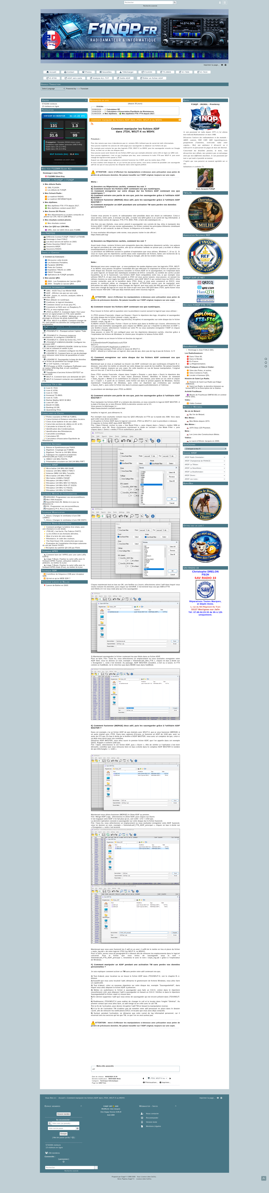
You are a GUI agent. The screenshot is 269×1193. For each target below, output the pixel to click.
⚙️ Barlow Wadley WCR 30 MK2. (57, 400)
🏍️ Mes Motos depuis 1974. (198, 421)
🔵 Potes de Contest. (54, 267)
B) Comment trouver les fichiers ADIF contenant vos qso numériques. (125, 189)
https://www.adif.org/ (99, 235)
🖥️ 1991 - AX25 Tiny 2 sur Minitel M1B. (60, 291)
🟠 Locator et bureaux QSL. (198, 375)
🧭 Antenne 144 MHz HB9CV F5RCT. (59, 471)
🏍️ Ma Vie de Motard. (196, 414)
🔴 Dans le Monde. (195, 359)
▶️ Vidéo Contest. (194, 403)
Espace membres (63, 1106)
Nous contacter (152, 1114)
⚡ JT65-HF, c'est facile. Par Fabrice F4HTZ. (62, 531)
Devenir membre (63, 1114)
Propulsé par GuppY (119, 1177)
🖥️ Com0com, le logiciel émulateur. (58, 302)
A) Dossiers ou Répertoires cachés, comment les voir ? (118, 187)
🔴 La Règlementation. (196, 364)
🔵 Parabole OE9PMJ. (54, 265)
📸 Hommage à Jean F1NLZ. (56, 239)
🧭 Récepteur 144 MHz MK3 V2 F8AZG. (60, 483)
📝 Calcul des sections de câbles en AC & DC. (63, 424)
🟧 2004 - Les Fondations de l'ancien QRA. (63, 281)
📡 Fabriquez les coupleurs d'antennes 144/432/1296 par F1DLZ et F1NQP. (59, 456)
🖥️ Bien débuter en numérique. (57, 300)
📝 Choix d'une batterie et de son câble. (60, 422)
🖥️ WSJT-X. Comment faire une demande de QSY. (65, 377)
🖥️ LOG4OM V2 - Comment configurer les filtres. (64, 351)
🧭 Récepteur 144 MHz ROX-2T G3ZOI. (60, 485)
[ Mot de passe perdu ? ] (63, 1137)
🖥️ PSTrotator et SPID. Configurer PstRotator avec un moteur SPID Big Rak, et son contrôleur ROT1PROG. (64, 368)
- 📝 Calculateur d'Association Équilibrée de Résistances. (128, 111)
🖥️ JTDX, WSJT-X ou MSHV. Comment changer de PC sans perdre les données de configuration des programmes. (64, 322)
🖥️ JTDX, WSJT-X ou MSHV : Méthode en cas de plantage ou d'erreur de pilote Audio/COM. (64, 317)
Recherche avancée (150, 6)
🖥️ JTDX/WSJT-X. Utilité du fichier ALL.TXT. (62, 340)
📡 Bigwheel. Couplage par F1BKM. (59, 450)
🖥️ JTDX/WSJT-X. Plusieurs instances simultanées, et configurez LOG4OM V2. (59, 336)
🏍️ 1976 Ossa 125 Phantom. (199, 428)
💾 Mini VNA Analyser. (53, 500)
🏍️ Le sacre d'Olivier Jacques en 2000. (203, 441)
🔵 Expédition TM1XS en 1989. (58, 270)
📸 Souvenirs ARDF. (52, 246)
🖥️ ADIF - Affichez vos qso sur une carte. (61, 293)
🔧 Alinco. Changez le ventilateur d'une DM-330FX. (65, 520)
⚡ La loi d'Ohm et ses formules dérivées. (61, 534)
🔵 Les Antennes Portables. (56, 262)
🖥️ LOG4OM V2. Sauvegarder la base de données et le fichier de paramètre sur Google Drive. (64, 360)
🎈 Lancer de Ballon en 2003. (56, 585)
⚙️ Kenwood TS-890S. (53, 395)
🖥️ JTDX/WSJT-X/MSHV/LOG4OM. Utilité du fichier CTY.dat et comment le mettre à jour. (65, 347)
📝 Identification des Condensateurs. (59, 429)
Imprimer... (166, 1082)
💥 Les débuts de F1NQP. (56, 190)
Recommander (152, 1118)
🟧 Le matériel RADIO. (54, 197)
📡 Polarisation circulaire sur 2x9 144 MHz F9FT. (64, 461)
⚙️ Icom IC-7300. (51, 393)
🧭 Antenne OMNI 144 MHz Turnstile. (59, 473)
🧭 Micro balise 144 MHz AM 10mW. (59, 468)
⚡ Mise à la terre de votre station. (58, 536)
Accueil (61, 1098)
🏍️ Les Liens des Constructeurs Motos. (203, 434)
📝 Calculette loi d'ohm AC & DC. (58, 426)
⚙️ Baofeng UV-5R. (52, 407)
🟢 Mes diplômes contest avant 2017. (60, 208)
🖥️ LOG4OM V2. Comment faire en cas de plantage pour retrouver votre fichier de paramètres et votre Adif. (65, 355)
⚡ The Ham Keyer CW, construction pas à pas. (64, 541)
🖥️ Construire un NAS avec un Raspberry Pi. (62, 307)
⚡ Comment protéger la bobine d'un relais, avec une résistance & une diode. (64, 528)
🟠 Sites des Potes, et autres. (199, 370)
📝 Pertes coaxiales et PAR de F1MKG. (60, 417)
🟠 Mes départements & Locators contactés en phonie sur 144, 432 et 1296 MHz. (64, 216)
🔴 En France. (193, 361)
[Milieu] (266, 363)
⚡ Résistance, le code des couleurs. (59, 539)
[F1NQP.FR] (134, 36)
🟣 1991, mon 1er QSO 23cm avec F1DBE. (63, 230)
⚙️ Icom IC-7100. (51, 398)
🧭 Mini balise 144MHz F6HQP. (57, 478)
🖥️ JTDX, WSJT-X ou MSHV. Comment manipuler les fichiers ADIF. (65, 328)
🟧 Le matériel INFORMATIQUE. (58, 199)
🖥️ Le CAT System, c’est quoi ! (57, 364)
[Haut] (266, 359)
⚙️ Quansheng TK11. (52, 410)
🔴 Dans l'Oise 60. (195, 356)
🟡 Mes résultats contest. (55, 223)
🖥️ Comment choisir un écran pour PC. (60, 305)
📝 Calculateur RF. (51, 436)
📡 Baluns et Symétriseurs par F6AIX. (59, 447)
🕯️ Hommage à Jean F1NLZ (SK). (200, 350)
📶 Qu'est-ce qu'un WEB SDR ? (57, 578)
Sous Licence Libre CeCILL (147, 1177)
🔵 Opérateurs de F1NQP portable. (59, 275)
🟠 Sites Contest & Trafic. (198, 373)
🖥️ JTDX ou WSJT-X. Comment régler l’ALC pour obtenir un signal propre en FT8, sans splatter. (64, 313)
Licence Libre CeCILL (144, 1179)
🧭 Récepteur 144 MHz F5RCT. (57, 480)
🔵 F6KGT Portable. (53, 272)
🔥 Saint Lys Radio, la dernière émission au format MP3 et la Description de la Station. (205, 387)
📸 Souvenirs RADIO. (53, 249)
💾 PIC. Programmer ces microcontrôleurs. (61, 506)
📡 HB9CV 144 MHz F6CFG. (56, 459)
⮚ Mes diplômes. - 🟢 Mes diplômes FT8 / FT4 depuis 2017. (129, 114)
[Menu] (224, 2)
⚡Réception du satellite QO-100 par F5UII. (62, 548)
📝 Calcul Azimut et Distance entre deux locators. (64, 419)
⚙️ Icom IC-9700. (51, 390)
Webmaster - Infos (157, 1106)
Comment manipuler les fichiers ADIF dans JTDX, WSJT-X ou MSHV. (126, 120)
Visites (64, 100)
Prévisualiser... (152, 1082)
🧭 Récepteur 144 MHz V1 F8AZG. (58, 488)
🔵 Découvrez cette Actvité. (56, 260)
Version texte (151, 1122)
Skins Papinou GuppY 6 (126, 1179)
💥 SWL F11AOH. (52, 187)
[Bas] (266, 366)
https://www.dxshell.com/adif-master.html (108, 408)
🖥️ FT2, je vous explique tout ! (56, 309)
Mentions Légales (153, 1126)
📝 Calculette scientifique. (55, 434)
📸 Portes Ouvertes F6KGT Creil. (58, 244)
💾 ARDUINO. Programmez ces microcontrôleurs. (64, 497)
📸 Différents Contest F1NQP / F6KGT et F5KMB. (64, 237)
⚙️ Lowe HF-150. (51, 402)
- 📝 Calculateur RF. (111, 109)
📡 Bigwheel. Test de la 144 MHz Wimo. (60, 452)
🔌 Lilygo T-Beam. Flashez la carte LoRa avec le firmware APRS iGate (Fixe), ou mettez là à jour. (64, 566)
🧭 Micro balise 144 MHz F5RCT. (58, 476)
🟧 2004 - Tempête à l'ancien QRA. (59, 284)
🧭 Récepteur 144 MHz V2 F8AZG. (58, 490)
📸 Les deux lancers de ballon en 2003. (60, 242)
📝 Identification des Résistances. (58, 431)
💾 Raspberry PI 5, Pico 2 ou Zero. (58, 509)
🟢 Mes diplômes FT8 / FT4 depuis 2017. (62, 206)
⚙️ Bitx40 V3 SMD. (52, 405)
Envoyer (64, 1134)
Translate (84, 89)
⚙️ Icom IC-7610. (51, 388)
